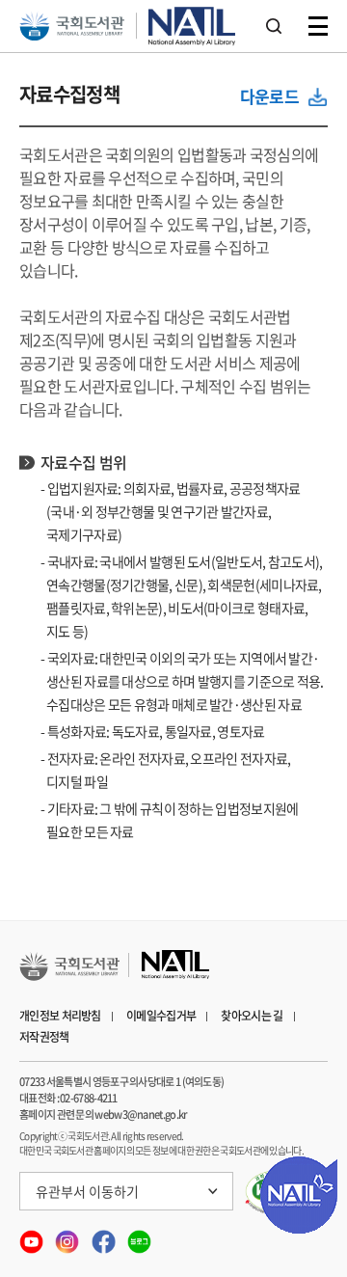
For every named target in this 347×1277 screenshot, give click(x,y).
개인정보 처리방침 (60, 1015)
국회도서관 (71, 26)
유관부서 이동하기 (87, 1191)
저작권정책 (44, 1037)
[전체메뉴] (318, 26)
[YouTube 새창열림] (32, 1235)
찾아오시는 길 (251, 1015)
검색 (273, 26)
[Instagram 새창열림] (68, 1235)
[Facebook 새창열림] (105, 1235)
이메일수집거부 (161, 1015)
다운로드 (269, 96)
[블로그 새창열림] (139, 1235)
